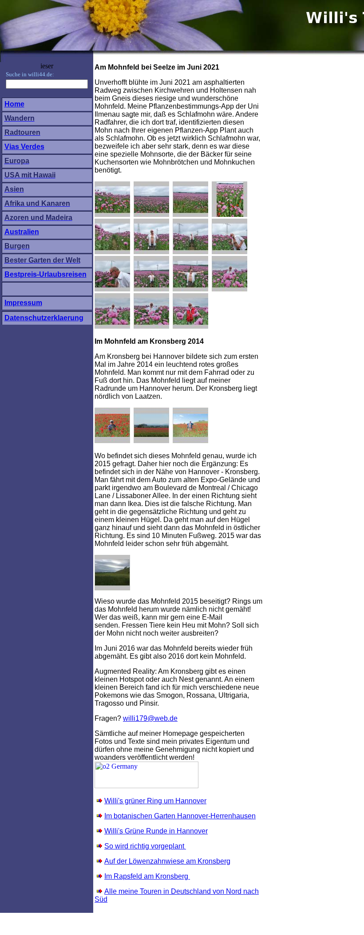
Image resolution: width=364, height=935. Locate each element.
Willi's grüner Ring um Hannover (155, 801)
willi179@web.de (150, 718)
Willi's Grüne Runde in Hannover (156, 831)
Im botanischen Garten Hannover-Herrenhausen (180, 816)
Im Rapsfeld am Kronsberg (146, 876)
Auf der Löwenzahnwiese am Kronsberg (167, 861)
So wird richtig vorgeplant (145, 846)
